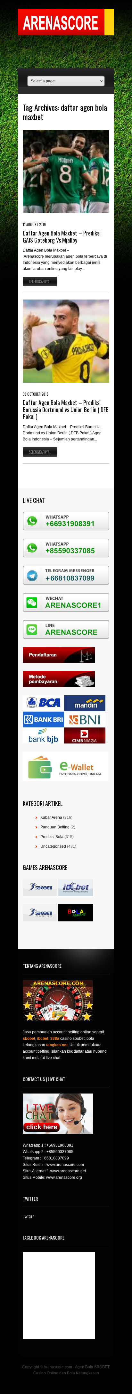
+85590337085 (59, 1151)
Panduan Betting (55, 827)
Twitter (28, 1216)
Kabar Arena (51, 817)
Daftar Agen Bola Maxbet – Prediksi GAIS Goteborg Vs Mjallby (62, 236)
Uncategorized (53, 846)
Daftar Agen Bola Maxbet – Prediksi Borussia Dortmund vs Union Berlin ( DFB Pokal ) (66, 409)
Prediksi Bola (51, 837)
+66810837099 (55, 1158)
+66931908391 (59, 1145)
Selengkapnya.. (40, 281)
